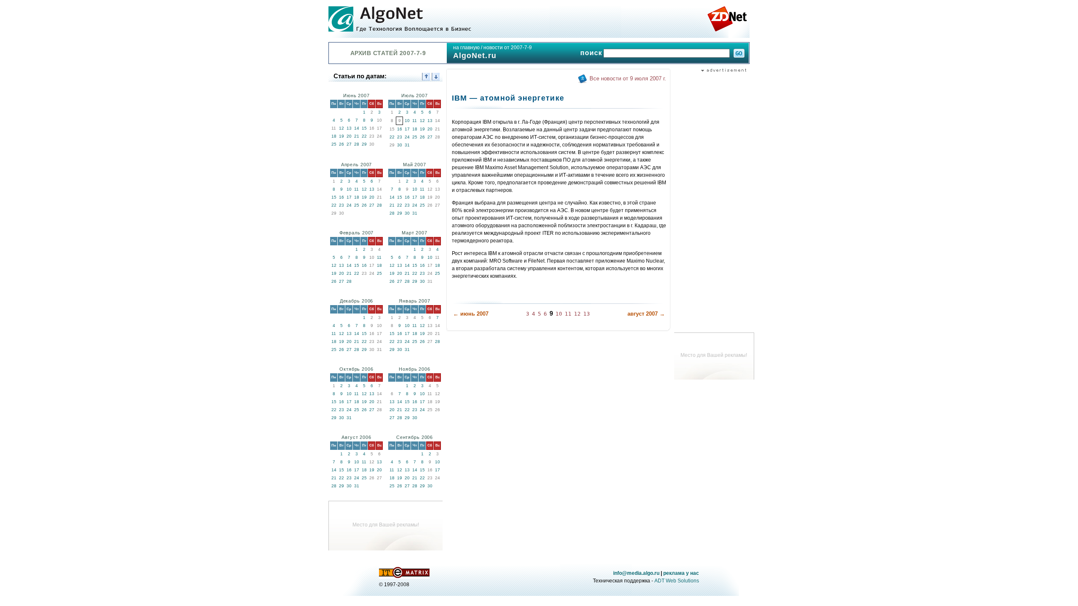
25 (333, 144)
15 (364, 128)
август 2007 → (646, 314)
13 (349, 128)
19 (341, 136)
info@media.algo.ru (636, 573)
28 (356, 144)
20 (349, 136)
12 (341, 128)
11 (414, 120)
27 (349, 144)
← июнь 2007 (470, 314)
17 (407, 129)
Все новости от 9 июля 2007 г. (628, 78)
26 (341, 144)
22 (364, 136)
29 (364, 144)
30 (399, 145)
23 (399, 137)
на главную (466, 47)
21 (356, 136)
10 (407, 120)
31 (407, 145)
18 (333, 136)
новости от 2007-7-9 (507, 47)
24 (407, 137)
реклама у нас (681, 573)
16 (399, 129)
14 (356, 128)
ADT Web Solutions (676, 581)
